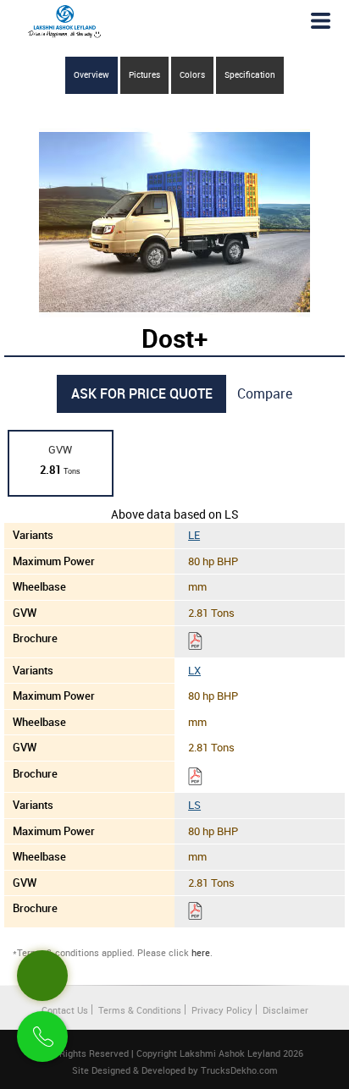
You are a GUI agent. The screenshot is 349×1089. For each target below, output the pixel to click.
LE (194, 534)
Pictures (144, 74)
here (200, 952)
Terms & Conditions (139, 1010)
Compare (264, 393)
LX (194, 670)
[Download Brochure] (195, 643)
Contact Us (65, 1010)
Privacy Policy (221, 1010)
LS (194, 804)
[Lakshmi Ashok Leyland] (64, 21)
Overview (91, 74)
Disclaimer (285, 1010)
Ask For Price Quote (142, 393)
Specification (249, 74)
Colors (192, 74)
